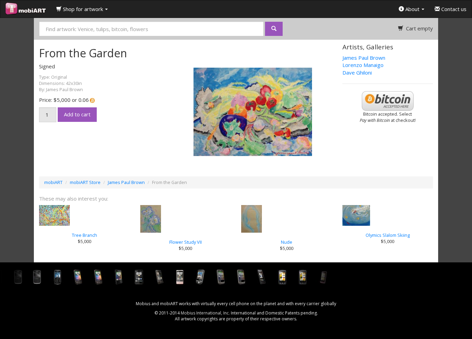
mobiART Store (85, 182)
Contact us (453, 9)
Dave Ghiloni (357, 72)
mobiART (53, 182)
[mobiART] (25, 9)
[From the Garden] (236, 111)
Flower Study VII (185, 242)
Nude (286, 242)
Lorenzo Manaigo (363, 64)
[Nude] (286, 219)
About (412, 9)
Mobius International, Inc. (205, 313)
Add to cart (77, 114)
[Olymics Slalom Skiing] (387, 215)
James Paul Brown (363, 57)
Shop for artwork (83, 9)
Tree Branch (84, 235)
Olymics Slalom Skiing (388, 235)
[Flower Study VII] (185, 219)
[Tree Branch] (84, 215)
